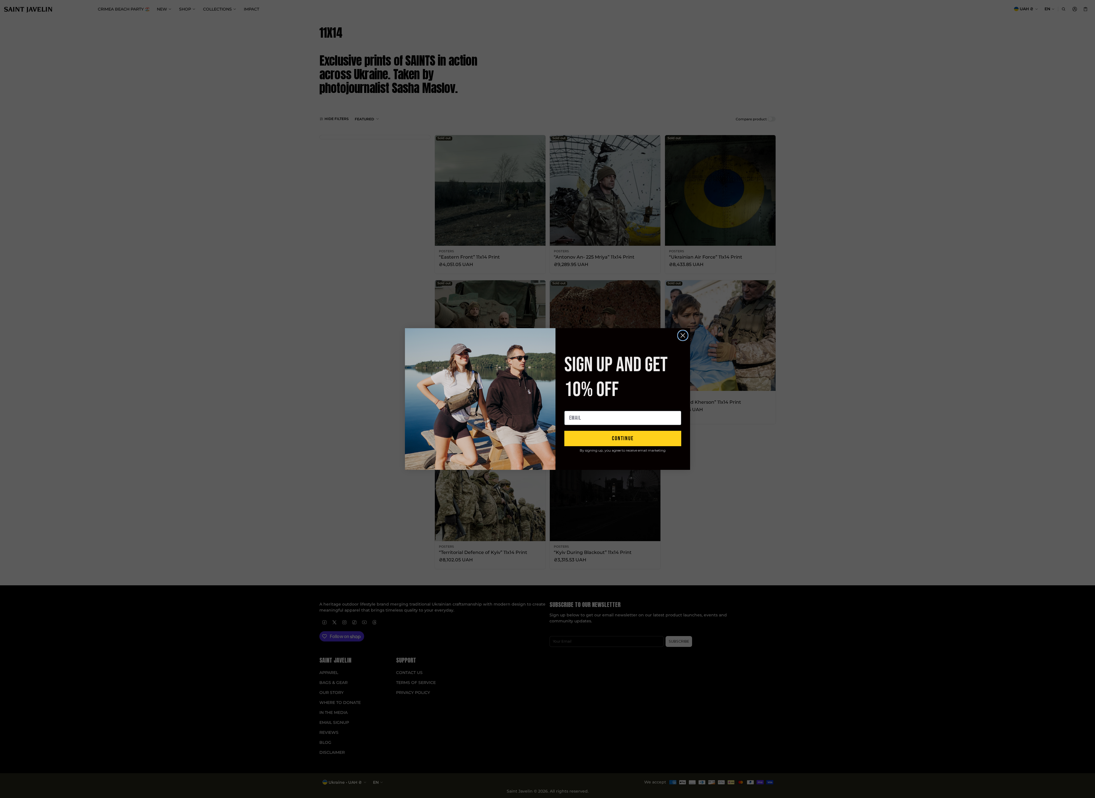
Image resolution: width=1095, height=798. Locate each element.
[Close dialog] (683, 335)
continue (623, 438)
